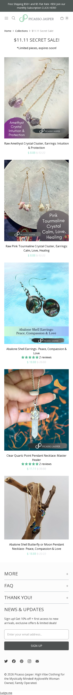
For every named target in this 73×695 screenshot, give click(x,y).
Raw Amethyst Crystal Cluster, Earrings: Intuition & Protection (36, 145)
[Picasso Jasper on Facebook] (16, 661)
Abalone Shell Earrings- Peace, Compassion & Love (36, 351)
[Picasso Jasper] (36, 18)
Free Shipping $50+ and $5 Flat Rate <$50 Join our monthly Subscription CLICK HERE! (36, 5)
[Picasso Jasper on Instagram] (31, 661)
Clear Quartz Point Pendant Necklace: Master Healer (36, 458)
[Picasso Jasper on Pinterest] (24, 661)
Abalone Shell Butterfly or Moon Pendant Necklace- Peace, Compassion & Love (36, 546)
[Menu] (6, 18)
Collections (21, 31)
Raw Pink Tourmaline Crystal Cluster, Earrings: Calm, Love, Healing (37, 248)
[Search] (13, 18)
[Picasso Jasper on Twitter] (8, 661)
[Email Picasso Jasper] (39, 661)
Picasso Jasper (24, 674)
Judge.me (6, 693)
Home (7, 31)
